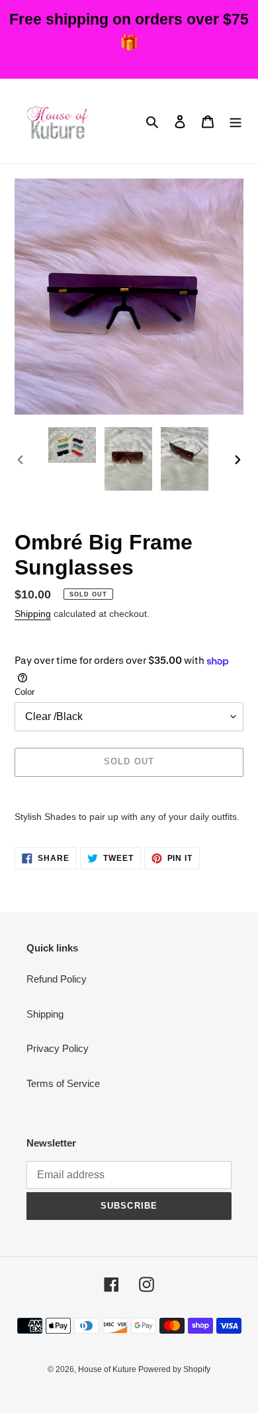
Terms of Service (63, 1083)
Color (24, 692)
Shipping (33, 613)
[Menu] (235, 121)
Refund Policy (56, 979)
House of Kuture (108, 1369)
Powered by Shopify (174, 1369)
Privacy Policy (57, 1048)
